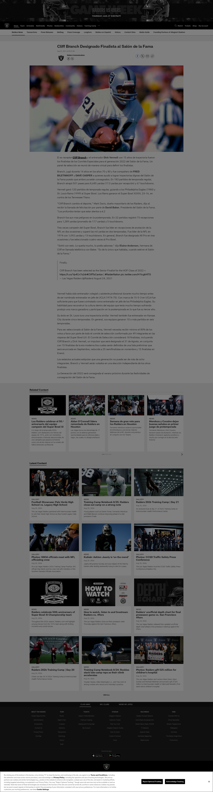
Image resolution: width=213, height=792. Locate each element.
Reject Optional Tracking (152, 781)
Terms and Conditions (99, 775)
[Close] (209, 781)
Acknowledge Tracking (175, 781)
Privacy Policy (59, 777)
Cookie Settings (43, 789)
